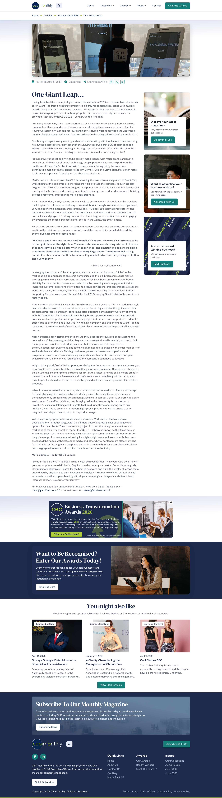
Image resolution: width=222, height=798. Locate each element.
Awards (124, 5)
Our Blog (112, 773)
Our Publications (174, 760)
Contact (156, 5)
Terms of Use (130, 791)
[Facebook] (111, 82)
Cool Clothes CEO (151, 660)
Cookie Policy (164, 791)
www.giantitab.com (95, 490)
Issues (140, 5)
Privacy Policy (182, 791)
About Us (112, 764)
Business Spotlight (68, 15)
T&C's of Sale (147, 791)
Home (35, 15)
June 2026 (171, 773)
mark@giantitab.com (44, 490)
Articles (48, 15)
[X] (117, 82)
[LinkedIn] (122, 82)
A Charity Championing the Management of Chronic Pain (104, 662)
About (90, 5)
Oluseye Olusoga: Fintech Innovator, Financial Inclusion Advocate (54, 662)
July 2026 (171, 769)
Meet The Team (145, 769)
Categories (106, 5)
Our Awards (143, 760)
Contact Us (113, 769)
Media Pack (113, 777)
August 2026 (172, 764)
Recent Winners (145, 764)
